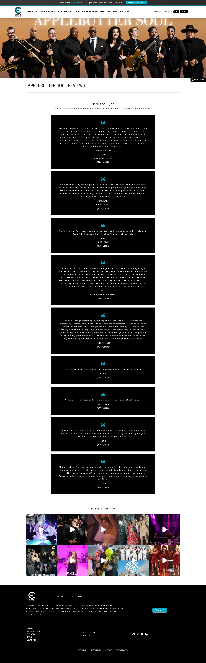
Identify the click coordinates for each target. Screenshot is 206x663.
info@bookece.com (88, 633)
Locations (124, 12)
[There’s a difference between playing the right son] (103, 529)
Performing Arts (65, 12)
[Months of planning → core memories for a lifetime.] (164, 529)
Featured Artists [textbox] (161, 12)
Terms (30, 637)
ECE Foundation (122, 650)
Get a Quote (160, 610)
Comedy (77, 12)
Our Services (33, 634)
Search (176, 11)
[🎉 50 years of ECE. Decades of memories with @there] (133, 560)
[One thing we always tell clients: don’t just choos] (72, 560)
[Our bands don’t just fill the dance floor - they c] (103, 560)
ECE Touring (96, 650)
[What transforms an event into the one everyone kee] (41, 560)
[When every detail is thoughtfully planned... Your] (164, 560)
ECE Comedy (108, 650)
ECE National (83, 650)
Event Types (105, 12)
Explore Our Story (136, 3)
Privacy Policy (33, 631)
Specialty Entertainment (45, 12)
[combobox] (163, 11)
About (115, 12)
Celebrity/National (90, 12)
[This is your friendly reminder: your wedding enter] (133, 529)
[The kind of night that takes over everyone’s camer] (72, 529)
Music (29, 12)
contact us (199, 80)
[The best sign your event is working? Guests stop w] (41, 529)
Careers (31, 628)
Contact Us (183, 11)
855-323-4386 (85, 636)
